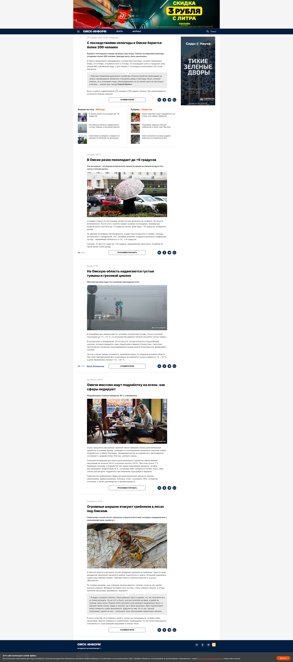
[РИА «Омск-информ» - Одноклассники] (203, 645)
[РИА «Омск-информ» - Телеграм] (208, 645)
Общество (113, 37)
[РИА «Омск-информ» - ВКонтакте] (197, 645)
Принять (283, 658)
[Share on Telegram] (168, 100)
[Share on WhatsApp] (173, 100)
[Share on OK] (163, 100)
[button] (78, 31)
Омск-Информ (94, 31)
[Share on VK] (159, 100)
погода (101, 109)
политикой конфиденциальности (210, 658)
